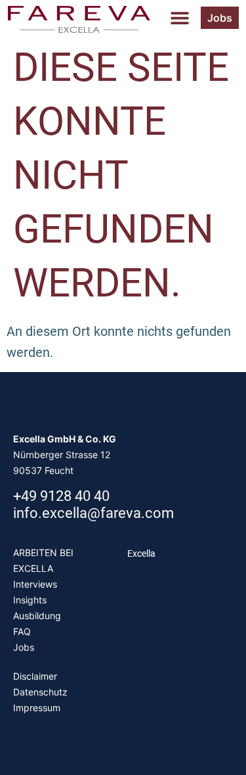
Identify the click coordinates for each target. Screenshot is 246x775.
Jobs (23, 647)
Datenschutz (40, 691)
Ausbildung (37, 615)
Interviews (35, 584)
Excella (141, 553)
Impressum (36, 707)
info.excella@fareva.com (93, 513)
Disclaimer (35, 676)
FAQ (22, 631)
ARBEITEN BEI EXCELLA (43, 560)
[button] (179, 18)
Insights (30, 599)
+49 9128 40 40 (61, 496)
